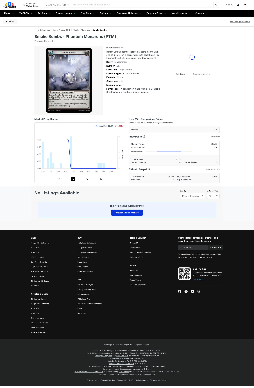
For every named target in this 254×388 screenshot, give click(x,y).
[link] (9, 5)
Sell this (179, 74)
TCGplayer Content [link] (39, 288)
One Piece (86, 13)
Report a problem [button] (200, 74)
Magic (7, 13)
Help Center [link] (135, 237)
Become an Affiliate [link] (138, 274)
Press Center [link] (135, 269)
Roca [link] (80, 298)
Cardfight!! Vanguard (103, 345)
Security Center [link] (136, 246)
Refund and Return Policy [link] (140, 241)
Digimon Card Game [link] (39, 256)
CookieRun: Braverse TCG (110, 363)
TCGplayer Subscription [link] (87, 241)
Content (199, 13)
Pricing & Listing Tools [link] (87, 279)
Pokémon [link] (35, 241)
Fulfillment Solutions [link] (86, 283)
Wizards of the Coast (151, 340)
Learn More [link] (198, 268)
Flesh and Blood (154, 13)
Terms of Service (108, 369)
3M (72, 179)
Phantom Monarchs (81, 30)
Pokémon (42, 13)
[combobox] (192, 196)
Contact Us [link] (134, 232)
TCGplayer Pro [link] (84, 288)
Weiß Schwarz (122, 345)
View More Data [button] (213, 169)
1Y (101, 179)
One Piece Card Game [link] (40, 251)
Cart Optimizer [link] (84, 246)
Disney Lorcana (64, 13)
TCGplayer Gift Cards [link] (40, 270)
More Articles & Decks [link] (40, 321)
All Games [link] (35, 275)
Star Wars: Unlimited (127, 13)
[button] (216, 5)
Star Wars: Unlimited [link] (39, 261)
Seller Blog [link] (82, 302)
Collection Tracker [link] (85, 261)
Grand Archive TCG (61, 30)
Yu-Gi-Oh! (24, 13)
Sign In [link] (229, 5)
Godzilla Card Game (115, 350)
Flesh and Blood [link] (37, 265)
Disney (148, 358)
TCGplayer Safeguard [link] (87, 232)
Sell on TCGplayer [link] (85, 274)
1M (59, 179)
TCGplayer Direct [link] (85, 237)
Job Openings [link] (136, 264)
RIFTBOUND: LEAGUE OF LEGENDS (89, 361)
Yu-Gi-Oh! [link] (35, 237)
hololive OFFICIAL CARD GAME (121, 353)
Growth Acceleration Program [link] (90, 293)
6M (87, 179)
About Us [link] (134, 259)
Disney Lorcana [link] (37, 246)
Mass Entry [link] (82, 251)
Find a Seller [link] (83, 256)
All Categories (44, 30)
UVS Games (124, 361)
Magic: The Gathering (103, 340)
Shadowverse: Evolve (119, 347)
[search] (142, 5)
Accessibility (122, 369)
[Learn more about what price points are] (144, 136)
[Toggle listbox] (202, 196)
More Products (179, 13)
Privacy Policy (206, 246)
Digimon (104, 13)
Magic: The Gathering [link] (40, 232)
